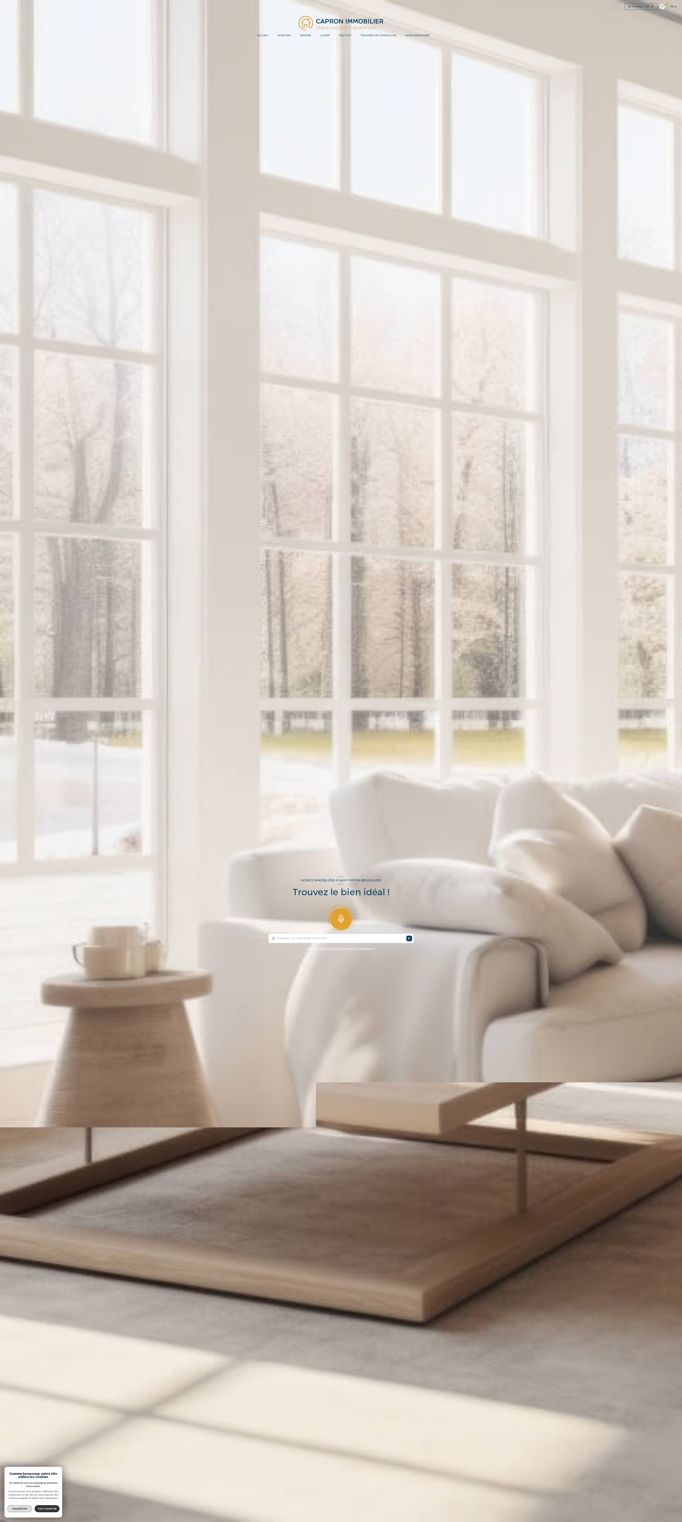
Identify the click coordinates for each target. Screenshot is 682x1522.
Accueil (262, 35)
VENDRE (305, 35)
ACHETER (283, 35)
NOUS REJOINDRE (417, 35)
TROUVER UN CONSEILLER (378, 35)
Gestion (345, 35)
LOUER (325, 35)
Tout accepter (47, 1508)
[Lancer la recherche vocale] (341, 918)
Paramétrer (19, 1508)
